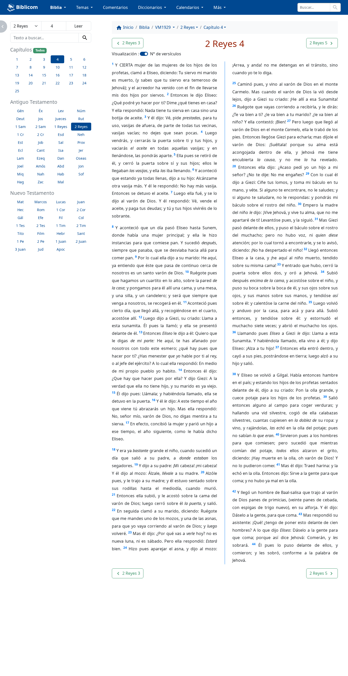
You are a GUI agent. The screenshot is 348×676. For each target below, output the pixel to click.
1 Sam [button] (20, 126)
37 (277, 347)
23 (130, 532)
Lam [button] (20, 158)
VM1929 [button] (163, 27)
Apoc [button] (61, 249)
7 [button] (17, 67)
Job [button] (40, 142)
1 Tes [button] (20, 225)
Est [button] (20, 142)
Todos (40, 50)
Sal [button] (60, 142)
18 (113, 449)
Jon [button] (81, 166)
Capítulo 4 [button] (213, 27)
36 (234, 332)
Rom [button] (41, 209)
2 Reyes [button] (81, 126)
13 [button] (17, 75)
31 (316, 219)
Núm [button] (81, 110)
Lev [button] (61, 110)
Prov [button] (81, 142)
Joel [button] (20, 166)
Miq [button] (20, 174)
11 (185, 302)
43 (300, 514)
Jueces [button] (60, 118)
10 (187, 272)
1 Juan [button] (61, 241)
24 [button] (84, 83)
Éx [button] (41, 110)
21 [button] (44, 83)
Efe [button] (40, 217)
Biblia (144, 27)
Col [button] (81, 217)
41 (278, 464)
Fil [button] (61, 217)
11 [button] (71, 67)
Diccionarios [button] (150, 7)
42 (234, 491)
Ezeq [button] (41, 158)
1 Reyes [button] (60, 126)
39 (325, 396)
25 (234, 83)
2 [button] (31, 59)
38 (234, 374)
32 (305, 249)
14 (180, 370)
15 (113, 392)
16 (153, 400)
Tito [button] (20, 233)
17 (127, 422)
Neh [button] (81, 134)
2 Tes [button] (40, 225)
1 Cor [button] (60, 209)
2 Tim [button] (81, 225)
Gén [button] (20, 110)
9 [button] (44, 67)
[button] (127, 43)
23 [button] (71, 83)
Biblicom (26, 7)
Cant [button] (41, 150)
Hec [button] (20, 209)
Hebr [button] (61, 233)
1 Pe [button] (20, 241)
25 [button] (17, 90)
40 (277, 434)
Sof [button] (81, 174)
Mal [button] (61, 182)
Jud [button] (41, 249)
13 (140, 332)
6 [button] (84, 59)
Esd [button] (61, 134)
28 (234, 166)
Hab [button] (60, 174)
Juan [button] (81, 201)
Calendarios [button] (188, 7)
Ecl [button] (20, 150)
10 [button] (58, 67)
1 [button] (17, 59)
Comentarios (115, 7)
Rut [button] (81, 118)
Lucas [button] (61, 201)
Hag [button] (20, 182)
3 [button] (44, 59)
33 (279, 264)
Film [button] (40, 233)
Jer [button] (81, 150)
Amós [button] (40, 166)
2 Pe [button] (40, 241)
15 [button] (44, 75)
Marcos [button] (40, 201)
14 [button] (31, 75)
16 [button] (58, 75)
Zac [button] (41, 182)
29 (307, 173)
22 (113, 510)
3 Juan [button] (20, 249)
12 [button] (84, 67)
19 (136, 464)
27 (289, 121)
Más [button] (218, 7)
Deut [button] (20, 118)
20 (202, 472)
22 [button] (58, 83)
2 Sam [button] (40, 126)
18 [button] (84, 75)
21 (113, 494)
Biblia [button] (56, 7)
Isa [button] (60, 150)
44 (254, 544)
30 (299, 204)
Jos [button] (40, 118)
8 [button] (31, 67)
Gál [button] (20, 217)
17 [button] (71, 75)
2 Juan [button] (81, 241)
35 (310, 302)
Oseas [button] (81, 158)
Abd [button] (60, 166)
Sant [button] (81, 233)
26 (234, 106)
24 (125, 547)
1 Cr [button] (20, 134)
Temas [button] (83, 7)
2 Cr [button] (40, 134)
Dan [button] (60, 158)
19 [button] (17, 83)
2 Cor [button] (81, 209)
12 (140, 317)
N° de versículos (165, 54)
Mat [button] (20, 201)
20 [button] (31, 83)
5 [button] (71, 59)
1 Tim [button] (60, 225)
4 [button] (58, 59)
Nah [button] (40, 174)
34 (322, 272)
